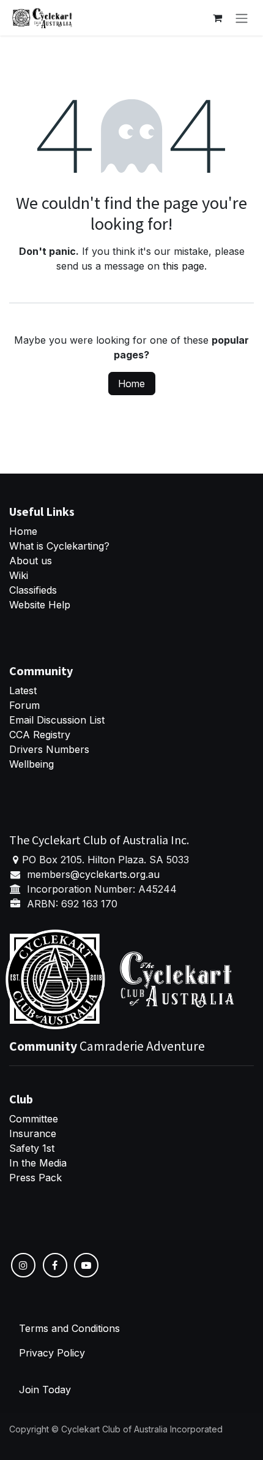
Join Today (45, 1389)
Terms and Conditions (69, 1328)
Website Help (39, 605)
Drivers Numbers (49, 749)
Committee (33, 1119)
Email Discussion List (57, 720)
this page (183, 266)
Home (132, 383)
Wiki (18, 575)
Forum (24, 705)
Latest (23, 690)
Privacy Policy (52, 1353)
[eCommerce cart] (217, 18)
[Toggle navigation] (241, 18)
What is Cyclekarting (56, 546)
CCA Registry (39, 734)
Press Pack (35, 1177)
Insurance (32, 1133)
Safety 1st (33, 1148)
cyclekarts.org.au (120, 874)
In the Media (38, 1163)
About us (30, 560)
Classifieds (33, 590)
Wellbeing (31, 764)
